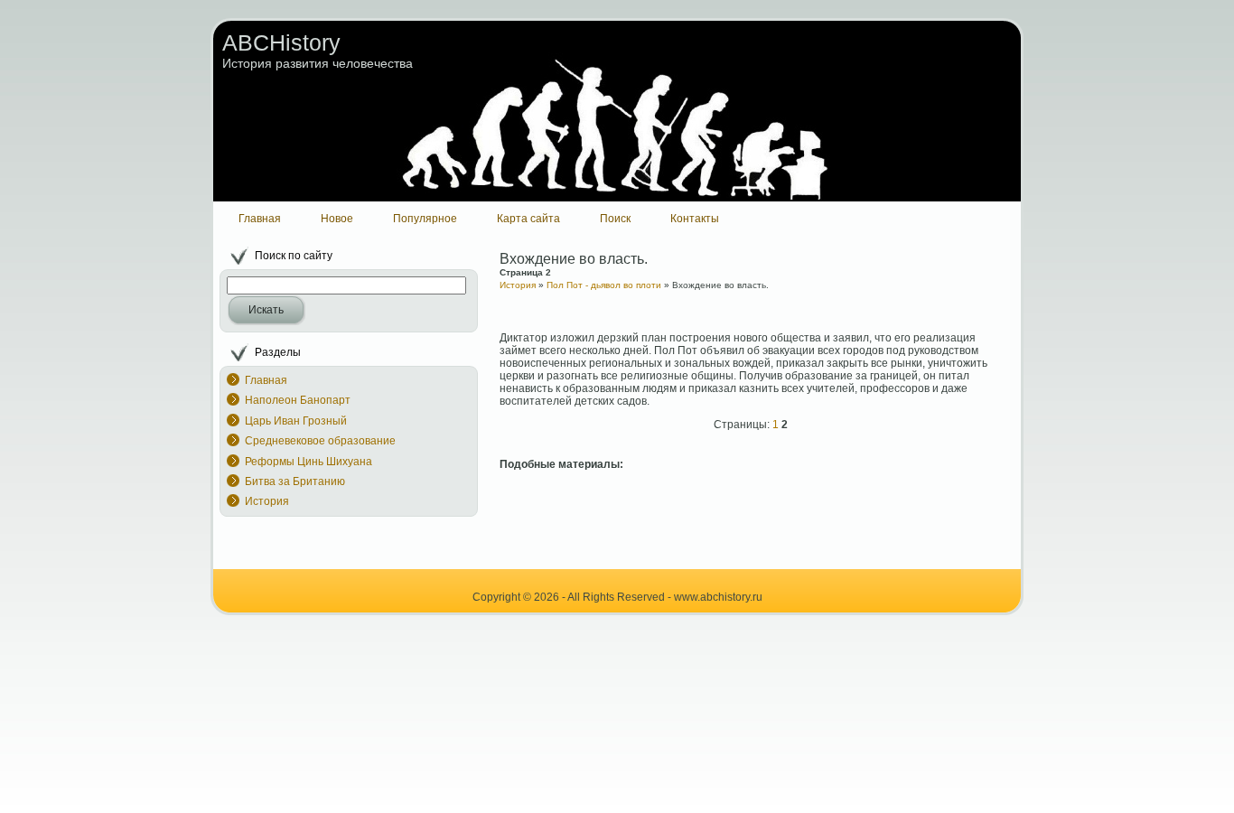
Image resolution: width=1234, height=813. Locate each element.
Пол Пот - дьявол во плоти (604, 285)
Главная (266, 380)
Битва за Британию (295, 481)
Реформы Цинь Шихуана (308, 461)
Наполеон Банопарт (298, 400)
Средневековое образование (320, 441)
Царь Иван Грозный (296, 421)
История (267, 501)
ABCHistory (281, 42)
